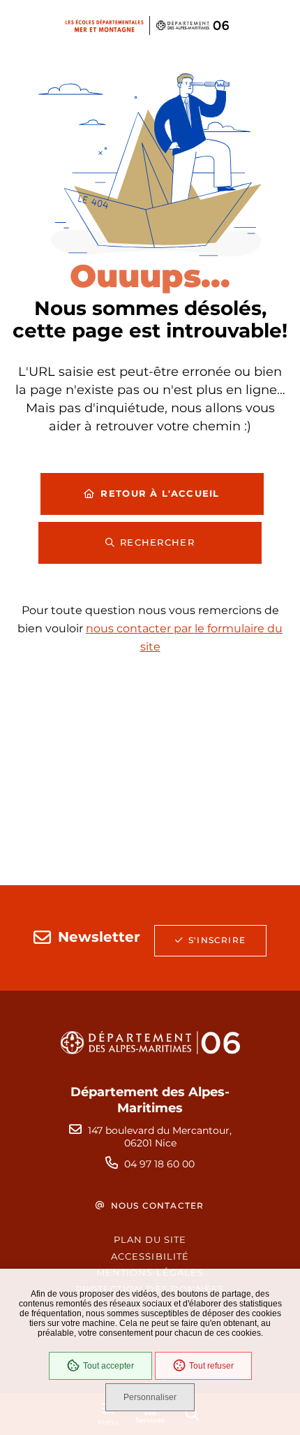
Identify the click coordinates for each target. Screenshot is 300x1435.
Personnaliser (150, 1397)
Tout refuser (211, 1366)
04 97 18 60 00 (159, 1164)
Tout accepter (108, 1366)
